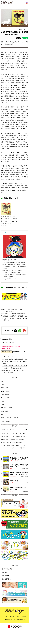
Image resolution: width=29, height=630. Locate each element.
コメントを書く (7, 351)
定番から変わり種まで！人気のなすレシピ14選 (19, 488)
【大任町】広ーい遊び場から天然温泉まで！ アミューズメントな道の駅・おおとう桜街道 (19, 473)
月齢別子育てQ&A (6, 421)
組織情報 (4, 572)
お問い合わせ (5, 575)
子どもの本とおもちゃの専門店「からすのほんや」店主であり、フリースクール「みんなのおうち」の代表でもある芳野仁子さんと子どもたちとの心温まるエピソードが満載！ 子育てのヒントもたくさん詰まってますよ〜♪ (14, 317)
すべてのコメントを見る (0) (19, 351)
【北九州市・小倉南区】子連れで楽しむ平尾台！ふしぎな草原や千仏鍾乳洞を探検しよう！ (19, 458)
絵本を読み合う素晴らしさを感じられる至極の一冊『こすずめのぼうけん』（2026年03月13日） (14, 361)
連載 (2, 414)
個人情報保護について (8, 579)
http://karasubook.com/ (8, 279)
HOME (5, 616)
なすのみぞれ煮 (14, 480)
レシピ (11, 482)
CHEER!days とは (7, 569)
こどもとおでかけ (14, 460)
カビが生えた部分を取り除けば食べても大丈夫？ (19, 465)
